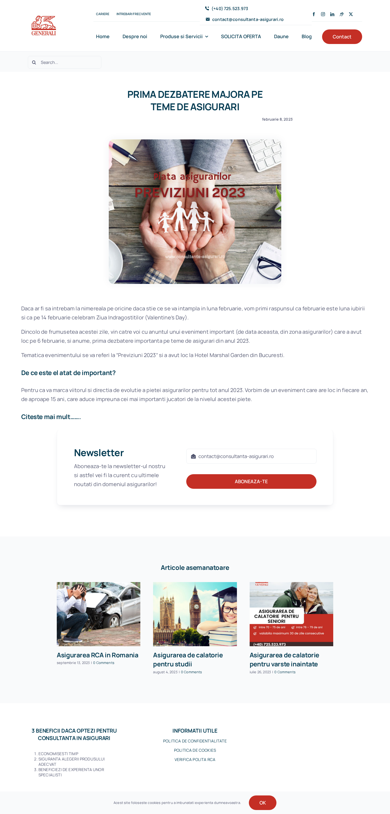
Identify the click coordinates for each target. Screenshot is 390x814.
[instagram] (323, 14)
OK (262, 802)
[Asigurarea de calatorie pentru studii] (195, 614)
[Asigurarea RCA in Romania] (98, 614)
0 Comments (103, 662)
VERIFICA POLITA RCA (195, 759)
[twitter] (351, 14)
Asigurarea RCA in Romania (97, 654)
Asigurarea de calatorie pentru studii (188, 659)
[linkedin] (332, 14)
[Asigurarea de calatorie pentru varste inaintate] (291, 614)
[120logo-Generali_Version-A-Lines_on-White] (44, 12)
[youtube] (342, 14)
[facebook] (314, 14)
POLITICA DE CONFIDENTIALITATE (195, 741)
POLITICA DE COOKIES (195, 750)
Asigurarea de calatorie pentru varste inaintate (284, 659)
